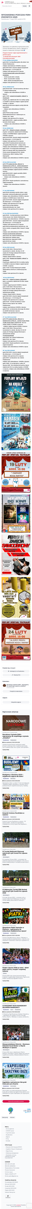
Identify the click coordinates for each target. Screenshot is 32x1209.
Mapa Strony (9, 1151)
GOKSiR (18, 1205)
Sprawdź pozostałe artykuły (16, 1101)
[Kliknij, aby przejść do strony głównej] (2, 3)
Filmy (7, 1139)
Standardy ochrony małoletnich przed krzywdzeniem (10, 1156)
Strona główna (10, 1129)
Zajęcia (8, 1137)
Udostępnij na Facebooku (17, 671)
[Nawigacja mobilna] (29, 6)
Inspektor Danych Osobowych (14, 1149)
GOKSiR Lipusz (10, 1131)
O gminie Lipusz (10, 1133)
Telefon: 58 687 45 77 (10, 1174)
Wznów (12, 1117)
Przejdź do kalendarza (16, 691)
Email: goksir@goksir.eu (11, 1176)
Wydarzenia (9, 1135)
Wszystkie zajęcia (16, 702)
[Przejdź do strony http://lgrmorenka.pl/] (13, 1111)
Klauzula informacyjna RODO (14, 1147)
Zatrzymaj (5, 1117)
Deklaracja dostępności (12, 1153)
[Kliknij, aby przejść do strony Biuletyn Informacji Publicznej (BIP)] (31, 1)
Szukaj (24, 6)
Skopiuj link (17, 675)
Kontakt (8, 1141)
